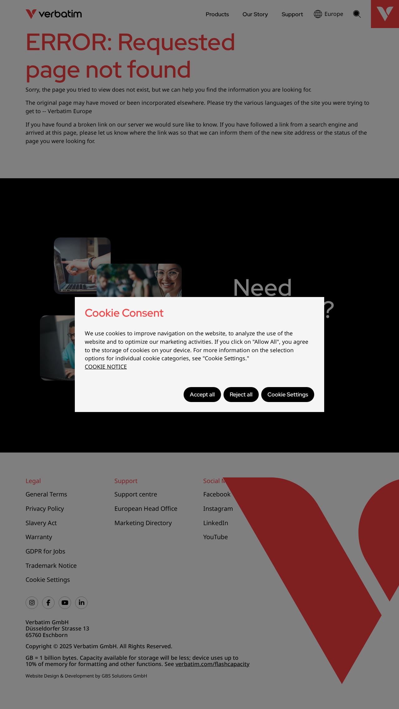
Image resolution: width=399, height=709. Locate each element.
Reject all (241, 394)
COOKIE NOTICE (106, 366)
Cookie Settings (287, 394)
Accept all (202, 394)
